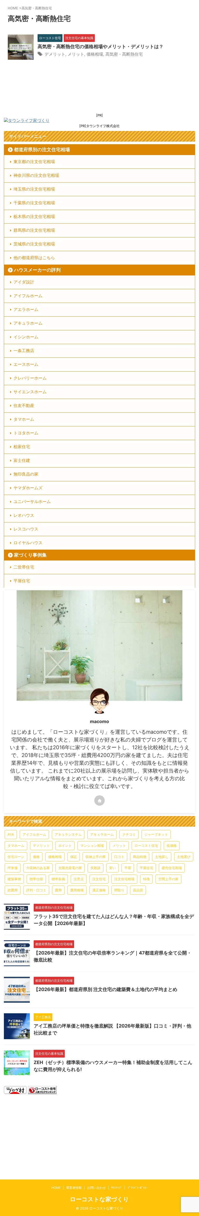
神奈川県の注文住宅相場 (36, 175)
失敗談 (95, 868)
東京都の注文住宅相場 (34, 161)
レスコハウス (25, 528)
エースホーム (25, 364)
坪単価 (13, 868)
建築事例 (14, 879)
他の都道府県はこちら (34, 257)
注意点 (79, 879)
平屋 (127, 868)
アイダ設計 (23, 282)
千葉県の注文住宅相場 (34, 202)
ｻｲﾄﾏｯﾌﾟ (116, 1188)
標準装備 (58, 879)
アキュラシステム (68, 834)
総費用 (13, 890)
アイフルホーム (27, 295)
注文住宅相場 (124, 879)
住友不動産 (23, 405)
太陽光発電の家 (70, 868)
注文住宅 (99, 879)
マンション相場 (92, 845)
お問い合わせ (96, 1188)
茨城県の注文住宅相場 (34, 243)
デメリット (55, 54)
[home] (99, 800)
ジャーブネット (156, 834)
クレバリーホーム (30, 378)
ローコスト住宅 (146, 845)
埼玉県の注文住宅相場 (34, 189)
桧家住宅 (21, 446)
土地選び (183, 857)
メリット (76, 54)
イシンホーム (25, 336)
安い (112, 868)
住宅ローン (16, 857)
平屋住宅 (21, 580)
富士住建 (21, 460)
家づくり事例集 (30, 555)
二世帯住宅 (23, 567)
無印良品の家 (25, 474)
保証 (73, 857)
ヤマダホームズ (27, 487)
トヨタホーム (25, 432)
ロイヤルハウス (27, 542)
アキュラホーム (27, 323)
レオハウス (23, 515)
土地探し (161, 857)
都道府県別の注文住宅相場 (42, 149)
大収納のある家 (38, 868)
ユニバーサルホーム (32, 501)
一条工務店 (23, 350)
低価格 (172, 845)
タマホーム (23, 419)
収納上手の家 (96, 857)
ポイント (65, 845)
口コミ (119, 857)
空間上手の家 (168, 879)
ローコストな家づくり (99, 1199)
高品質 (138, 890)
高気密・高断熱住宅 (124, 54)
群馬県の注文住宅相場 (34, 230)
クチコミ (129, 834)
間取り (119, 890)
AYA (11, 834)
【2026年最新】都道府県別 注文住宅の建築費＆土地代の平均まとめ (105, 989)
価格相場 (95, 54)
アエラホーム (25, 309)
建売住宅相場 (172, 868)
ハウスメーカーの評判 (37, 270)
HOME (56, 1188)
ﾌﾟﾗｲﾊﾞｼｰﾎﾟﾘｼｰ (137, 1188)
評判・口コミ (36, 890)
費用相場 (77, 890)
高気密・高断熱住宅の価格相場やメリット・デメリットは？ (101, 46)
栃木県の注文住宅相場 (34, 216)
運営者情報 (74, 1188)
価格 (36, 857)
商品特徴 (139, 857)
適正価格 (99, 890)
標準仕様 (36, 879)
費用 (58, 890)
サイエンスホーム (30, 391)
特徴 (146, 879)
